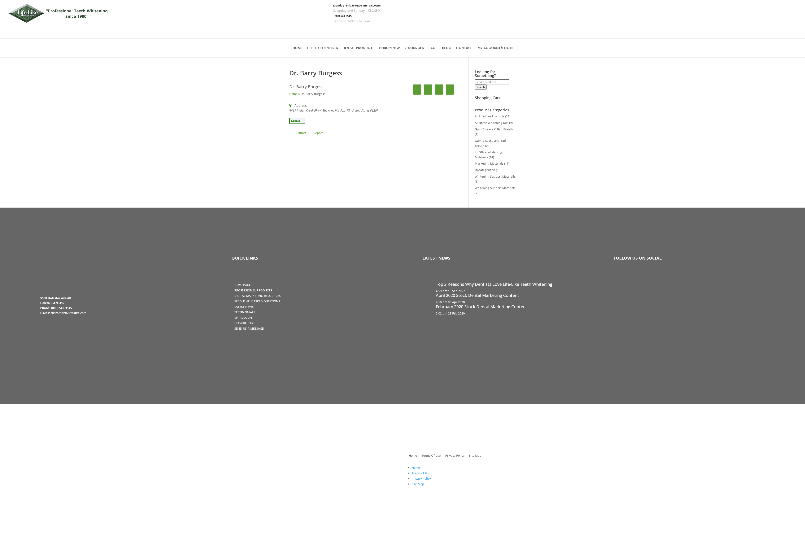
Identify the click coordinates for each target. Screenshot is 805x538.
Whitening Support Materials (495, 188)
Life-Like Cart (244, 323)
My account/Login (495, 48)
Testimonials (244, 312)
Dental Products (359, 48)
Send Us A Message (249, 328)
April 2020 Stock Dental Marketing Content (477, 295)
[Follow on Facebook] (769, 29)
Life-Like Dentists (322, 48)
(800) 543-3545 (343, 16)
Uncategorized (485, 170)
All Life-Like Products (489, 116)
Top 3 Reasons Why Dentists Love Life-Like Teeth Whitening (494, 284)
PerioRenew (389, 48)
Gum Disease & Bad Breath (494, 129)
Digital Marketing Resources (257, 296)
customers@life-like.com (352, 21)
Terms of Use (421, 473)
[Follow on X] (781, 29)
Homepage (242, 285)
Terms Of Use (431, 455)
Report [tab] (318, 133)
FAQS (433, 48)
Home (297, 48)
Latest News (244, 307)
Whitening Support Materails (495, 176)
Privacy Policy (454, 455)
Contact (464, 48)
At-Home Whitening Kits (491, 123)
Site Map (475, 455)
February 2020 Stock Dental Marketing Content (481, 306)
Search (481, 87)
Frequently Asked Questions (257, 301)
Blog (446, 48)
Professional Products (253, 290)
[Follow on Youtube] (793, 29)
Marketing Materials (489, 163)
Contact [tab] (301, 133)
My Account (244, 318)
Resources (414, 48)
